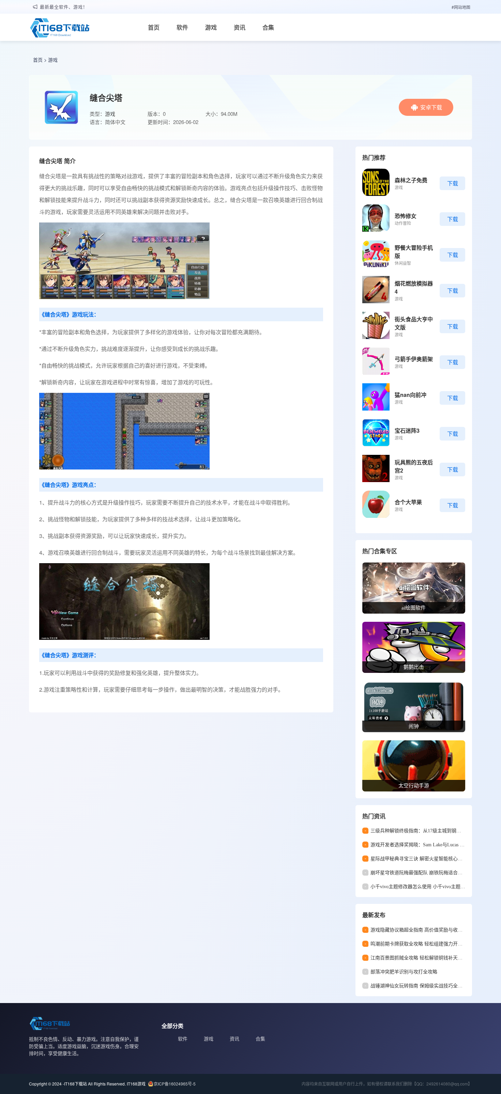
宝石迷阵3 (407, 430)
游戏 (211, 27)
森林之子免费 (411, 180)
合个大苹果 (408, 502)
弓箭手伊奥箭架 (414, 359)
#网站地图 (461, 7)
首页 (154, 27)
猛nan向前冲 (410, 395)
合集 (268, 27)
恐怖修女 (405, 216)
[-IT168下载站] (59, 29)
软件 (182, 27)
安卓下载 (431, 107)
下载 (452, 183)
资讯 (239, 27)
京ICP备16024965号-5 (175, 1084)
